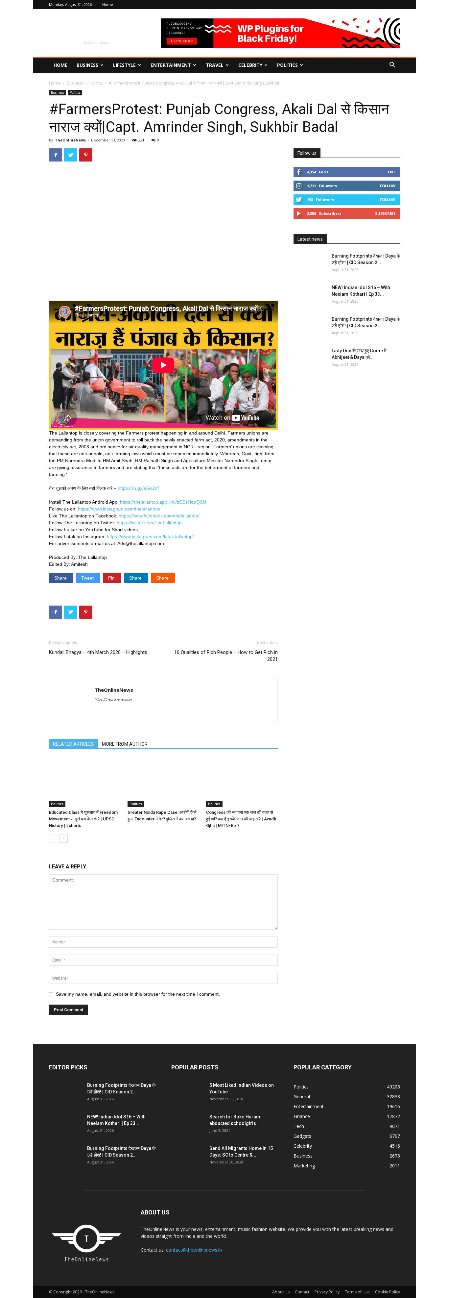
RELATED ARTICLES (73, 744)
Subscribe (385, 213)
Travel (215, 65)
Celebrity (250, 65)
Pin (112, 578)
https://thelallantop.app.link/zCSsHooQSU (163, 502)
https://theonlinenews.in (113, 699)
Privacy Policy (327, 1292)
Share (61, 578)
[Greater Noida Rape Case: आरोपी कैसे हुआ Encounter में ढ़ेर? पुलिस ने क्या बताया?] (163, 782)
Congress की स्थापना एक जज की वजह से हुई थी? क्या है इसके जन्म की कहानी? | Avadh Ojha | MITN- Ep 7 (241, 819)
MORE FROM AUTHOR (125, 744)
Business (87, 65)
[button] (392, 65)
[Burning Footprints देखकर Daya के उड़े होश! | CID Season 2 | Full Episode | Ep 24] (310, 264)
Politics (287, 65)
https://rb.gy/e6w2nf (138, 488)
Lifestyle (124, 65)
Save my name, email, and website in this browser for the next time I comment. (138, 994)
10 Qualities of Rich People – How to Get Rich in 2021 (226, 655)
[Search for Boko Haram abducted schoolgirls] (187, 1124)
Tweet (88, 578)
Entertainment (171, 65)
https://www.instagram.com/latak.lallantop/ (150, 536)
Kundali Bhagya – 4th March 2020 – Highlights (98, 652)
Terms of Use (357, 1292)
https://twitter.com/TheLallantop (149, 522)
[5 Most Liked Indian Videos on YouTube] (187, 1093)
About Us (281, 1292)
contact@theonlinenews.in (194, 1250)
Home (107, 4)
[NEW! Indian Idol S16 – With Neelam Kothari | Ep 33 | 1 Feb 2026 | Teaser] (310, 295)
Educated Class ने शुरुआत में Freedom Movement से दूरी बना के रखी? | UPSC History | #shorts (83, 819)
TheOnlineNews (70, 139)
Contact (302, 1292)
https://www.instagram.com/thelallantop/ (119, 509)
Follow (387, 185)
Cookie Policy (387, 1292)
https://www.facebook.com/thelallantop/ (159, 515)
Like (391, 171)
